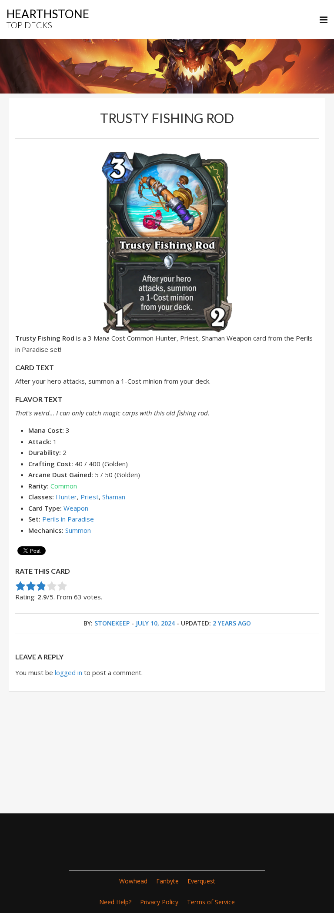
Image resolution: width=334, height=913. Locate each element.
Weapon (75, 508)
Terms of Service (211, 902)
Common (63, 486)
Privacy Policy (159, 902)
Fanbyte (167, 881)
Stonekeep (112, 623)
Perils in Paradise (68, 519)
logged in (68, 672)
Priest (89, 496)
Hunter (66, 496)
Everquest (201, 881)
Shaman (113, 496)
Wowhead (133, 881)
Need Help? (115, 902)
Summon (78, 530)
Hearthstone (48, 18)
